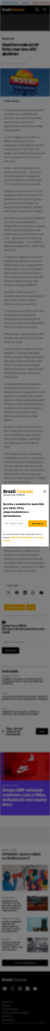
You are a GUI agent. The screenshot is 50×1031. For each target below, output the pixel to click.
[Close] (45, 491)
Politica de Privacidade (21, 537)
